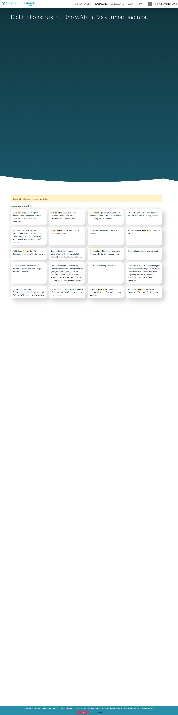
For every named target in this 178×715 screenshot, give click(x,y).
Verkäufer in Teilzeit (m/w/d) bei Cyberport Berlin (141, 290)
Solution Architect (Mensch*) (101, 265)
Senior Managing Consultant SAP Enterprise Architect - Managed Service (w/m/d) (67, 268)
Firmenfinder (82, 4)
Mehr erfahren (97, 712)
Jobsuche (101, 4)
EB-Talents (117, 4)
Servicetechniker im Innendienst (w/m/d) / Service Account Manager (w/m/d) (27, 268)
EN (153, 4)
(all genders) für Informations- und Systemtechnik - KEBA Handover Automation (27, 216)
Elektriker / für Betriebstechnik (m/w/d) (24, 252)
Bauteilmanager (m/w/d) (143, 230)
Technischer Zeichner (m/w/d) (140, 251)
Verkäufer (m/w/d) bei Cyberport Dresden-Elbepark (103, 290)
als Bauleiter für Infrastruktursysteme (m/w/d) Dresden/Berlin (63, 216)
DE (150, 4)
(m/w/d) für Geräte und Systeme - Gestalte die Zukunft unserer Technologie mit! (105, 216)
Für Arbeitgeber (167, 4)
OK (83, 712)
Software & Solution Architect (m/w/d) (105, 230)
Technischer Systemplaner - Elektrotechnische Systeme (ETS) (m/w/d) (65, 254)
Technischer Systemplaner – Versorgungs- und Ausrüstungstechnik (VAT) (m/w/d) (28, 292)
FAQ (130, 4)
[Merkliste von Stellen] (141, 4)
